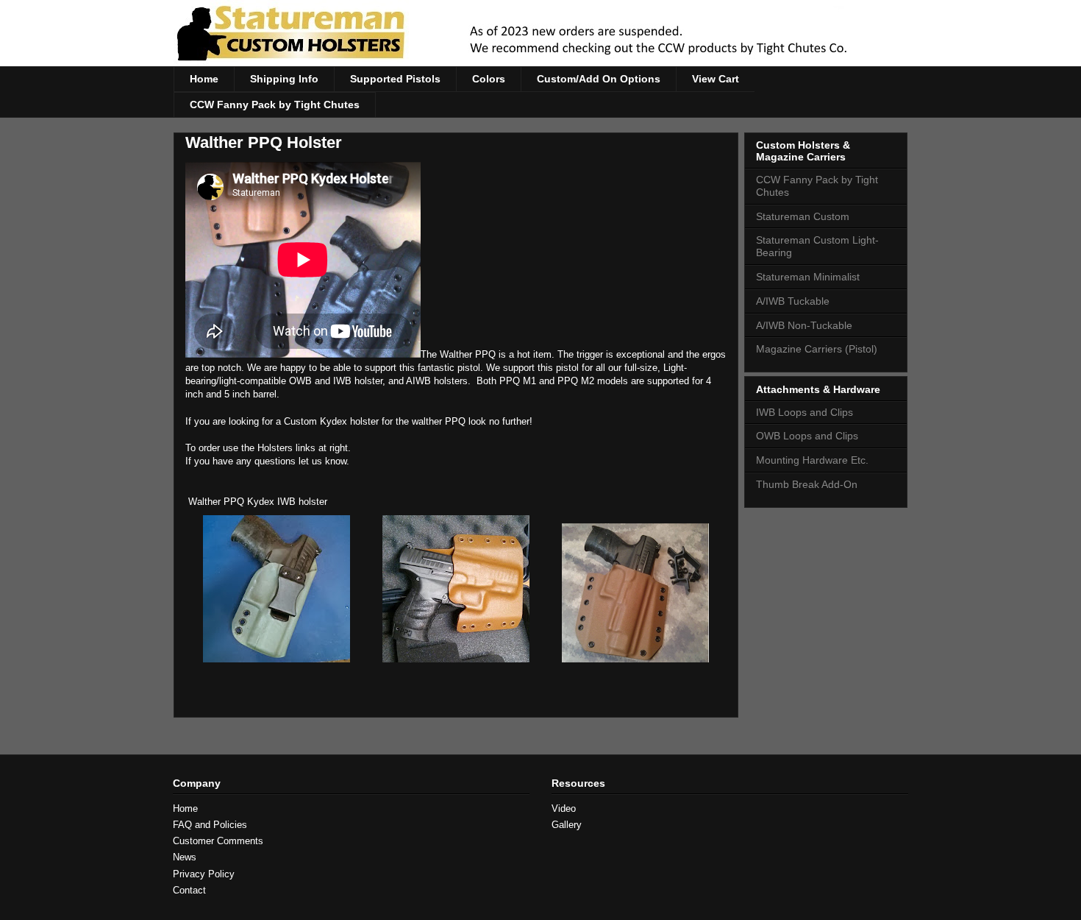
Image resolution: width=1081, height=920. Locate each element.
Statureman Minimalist (808, 277)
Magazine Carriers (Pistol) (816, 349)
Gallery (567, 824)
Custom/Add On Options (598, 79)
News (184, 857)
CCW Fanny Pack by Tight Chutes (275, 104)
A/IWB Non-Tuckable (804, 325)
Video (564, 808)
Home (204, 79)
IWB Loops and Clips (804, 412)
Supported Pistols (395, 79)
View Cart (715, 79)
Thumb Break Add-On (806, 484)
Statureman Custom (802, 216)
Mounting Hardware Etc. (812, 460)
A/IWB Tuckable (793, 301)
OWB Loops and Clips (807, 436)
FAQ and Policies (210, 824)
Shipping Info (284, 79)
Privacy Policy (204, 874)
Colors (488, 79)
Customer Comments (218, 840)
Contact (189, 890)
